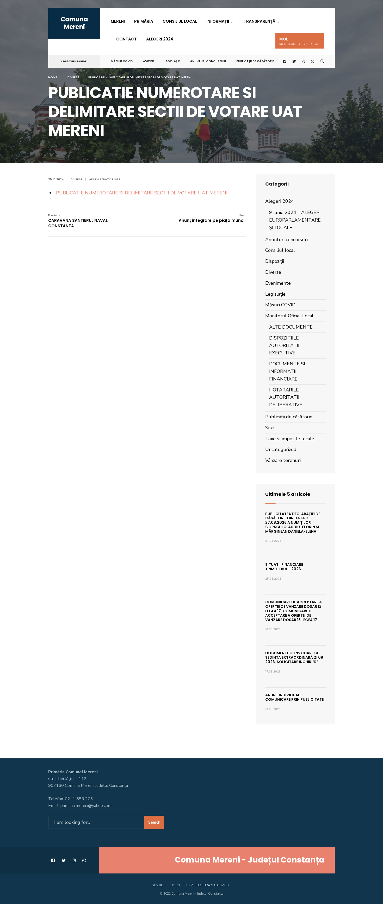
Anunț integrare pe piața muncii (212, 218)
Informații (217, 21)
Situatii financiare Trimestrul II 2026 (284, 567)
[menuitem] (219, 20)
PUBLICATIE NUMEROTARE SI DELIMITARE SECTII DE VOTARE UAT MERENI (141, 193)
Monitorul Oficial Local (289, 316)
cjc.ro (175, 885)
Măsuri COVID (122, 61)
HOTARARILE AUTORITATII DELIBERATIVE (285, 397)
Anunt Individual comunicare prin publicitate (294, 697)
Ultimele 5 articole (287, 494)
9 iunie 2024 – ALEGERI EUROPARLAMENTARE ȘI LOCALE (295, 220)
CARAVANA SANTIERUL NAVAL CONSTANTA (78, 221)
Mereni (118, 21)
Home (52, 77)
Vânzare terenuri (283, 460)
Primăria (143, 21)
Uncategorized (280, 449)
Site (269, 428)
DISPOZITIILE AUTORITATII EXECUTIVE (284, 345)
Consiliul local (180, 21)
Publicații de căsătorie (255, 61)
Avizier (148, 61)
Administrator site (104, 179)
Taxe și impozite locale (289, 439)
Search (154, 822)
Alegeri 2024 (159, 39)
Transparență (259, 21)
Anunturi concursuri (208, 61)
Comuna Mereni (74, 23)
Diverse (73, 77)
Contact (126, 39)
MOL (299, 41)
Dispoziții (274, 261)
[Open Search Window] (322, 61)
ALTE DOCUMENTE (291, 327)
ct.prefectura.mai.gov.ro (207, 885)
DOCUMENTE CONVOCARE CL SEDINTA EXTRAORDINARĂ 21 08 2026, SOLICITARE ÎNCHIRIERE (294, 657)
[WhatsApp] (313, 61)
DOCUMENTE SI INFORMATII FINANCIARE (287, 371)
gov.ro (157, 885)
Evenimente (278, 283)
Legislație (172, 61)
